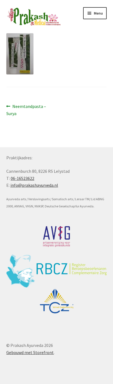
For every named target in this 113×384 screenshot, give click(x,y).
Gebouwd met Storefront (30, 352)
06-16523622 (22, 178)
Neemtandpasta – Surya (26, 109)
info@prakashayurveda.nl (34, 185)
